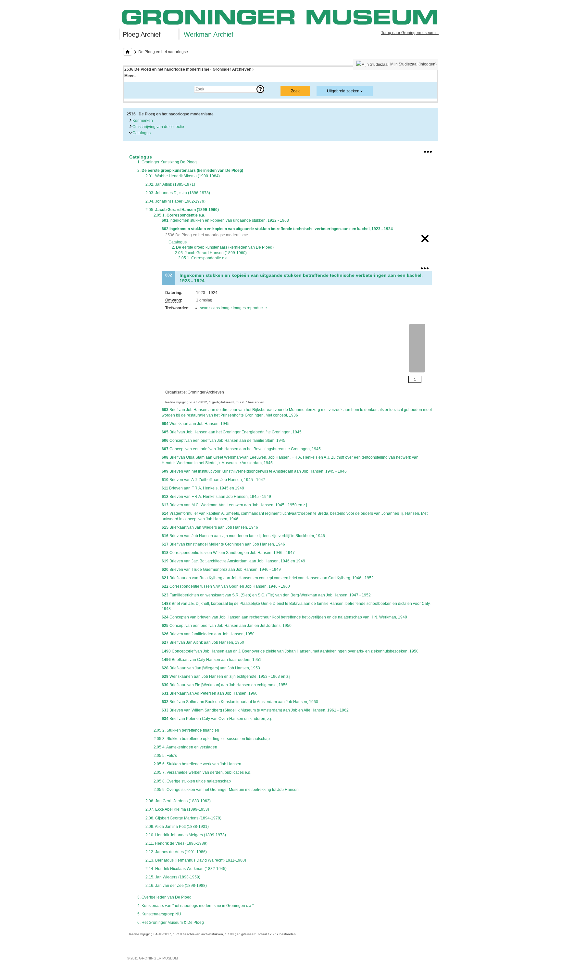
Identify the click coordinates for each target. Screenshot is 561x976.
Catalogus (141, 133)
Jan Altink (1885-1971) (170, 184)
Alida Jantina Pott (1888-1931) (177, 826)
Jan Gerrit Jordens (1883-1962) (178, 801)
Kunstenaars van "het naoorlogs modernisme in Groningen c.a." (195, 905)
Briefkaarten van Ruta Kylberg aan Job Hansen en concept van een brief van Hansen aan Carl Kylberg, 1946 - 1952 (268, 578)
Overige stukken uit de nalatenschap (192, 781)
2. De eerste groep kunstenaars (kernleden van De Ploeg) (223, 247)
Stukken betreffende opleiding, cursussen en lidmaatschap (212, 738)
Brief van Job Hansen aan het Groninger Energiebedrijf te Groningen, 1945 (232, 432)
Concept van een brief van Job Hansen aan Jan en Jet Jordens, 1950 (227, 625)
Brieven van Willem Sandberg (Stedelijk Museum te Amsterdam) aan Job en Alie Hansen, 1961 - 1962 (255, 710)
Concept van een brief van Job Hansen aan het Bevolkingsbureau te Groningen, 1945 (241, 449)
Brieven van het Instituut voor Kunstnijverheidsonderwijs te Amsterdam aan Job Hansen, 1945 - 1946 (254, 471)
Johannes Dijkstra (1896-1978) (177, 193)
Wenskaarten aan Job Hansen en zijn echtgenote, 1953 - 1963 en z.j (226, 676)
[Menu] (428, 150)
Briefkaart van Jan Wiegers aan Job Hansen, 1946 (210, 527)
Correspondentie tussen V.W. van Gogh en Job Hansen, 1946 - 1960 (226, 586)
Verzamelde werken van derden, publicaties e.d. (202, 772)
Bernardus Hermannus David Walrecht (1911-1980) (195, 860)
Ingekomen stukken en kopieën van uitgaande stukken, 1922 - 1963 (225, 220)
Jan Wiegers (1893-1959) (172, 877)
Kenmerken (142, 120)
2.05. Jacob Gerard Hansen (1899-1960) (211, 253)
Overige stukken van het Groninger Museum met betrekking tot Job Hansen (226, 789)
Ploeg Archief (142, 34)
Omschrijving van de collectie (157, 126)
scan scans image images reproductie (233, 308)
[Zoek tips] (260, 89)
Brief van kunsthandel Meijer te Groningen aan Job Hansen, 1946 (223, 544)
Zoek (135, 89)
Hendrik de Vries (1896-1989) (176, 843)
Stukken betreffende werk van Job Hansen (197, 764)
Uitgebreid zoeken (343, 91)
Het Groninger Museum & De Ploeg (170, 922)
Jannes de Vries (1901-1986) (176, 852)
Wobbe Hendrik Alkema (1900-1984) (182, 176)
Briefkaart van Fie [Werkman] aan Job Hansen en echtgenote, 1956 (225, 685)
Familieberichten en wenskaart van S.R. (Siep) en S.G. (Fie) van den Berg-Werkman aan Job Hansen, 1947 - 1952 (266, 595)
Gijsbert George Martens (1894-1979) (183, 818)
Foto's (165, 755)
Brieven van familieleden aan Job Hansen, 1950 (208, 634)
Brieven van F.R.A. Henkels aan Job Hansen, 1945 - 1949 (216, 496)
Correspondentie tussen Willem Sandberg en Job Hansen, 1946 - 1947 (228, 552)
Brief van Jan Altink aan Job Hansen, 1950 (203, 642)
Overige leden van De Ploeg (164, 897)
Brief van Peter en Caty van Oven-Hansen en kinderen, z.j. (217, 718)
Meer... (130, 76)
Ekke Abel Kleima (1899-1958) (177, 809)
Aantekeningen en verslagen (185, 747)
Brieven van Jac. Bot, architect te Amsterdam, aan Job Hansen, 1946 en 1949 (233, 561)
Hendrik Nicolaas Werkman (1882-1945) (186, 868)
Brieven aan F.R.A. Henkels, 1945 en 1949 (203, 488)
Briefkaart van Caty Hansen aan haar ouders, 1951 (211, 659)
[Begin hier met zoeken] (127, 52)
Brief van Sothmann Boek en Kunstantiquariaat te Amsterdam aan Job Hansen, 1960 (240, 702)
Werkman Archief (208, 34)
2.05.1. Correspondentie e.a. (203, 258)
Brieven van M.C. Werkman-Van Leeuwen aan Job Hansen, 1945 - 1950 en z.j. (235, 505)
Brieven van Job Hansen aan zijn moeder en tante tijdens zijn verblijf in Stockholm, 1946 (243, 536)
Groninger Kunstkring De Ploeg (167, 162)
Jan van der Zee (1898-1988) (176, 885)
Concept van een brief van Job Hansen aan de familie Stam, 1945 (223, 440)
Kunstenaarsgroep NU (159, 914)
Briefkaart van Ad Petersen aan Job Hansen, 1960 (209, 693)
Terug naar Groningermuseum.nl (410, 32)
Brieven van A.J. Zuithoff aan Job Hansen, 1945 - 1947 (213, 479)
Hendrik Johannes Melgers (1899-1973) (185, 835)
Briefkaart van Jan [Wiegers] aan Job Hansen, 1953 (211, 668)
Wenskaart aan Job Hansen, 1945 (196, 423)
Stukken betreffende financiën (186, 730)
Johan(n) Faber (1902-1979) (175, 201)
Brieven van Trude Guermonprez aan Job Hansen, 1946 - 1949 (221, 569)
